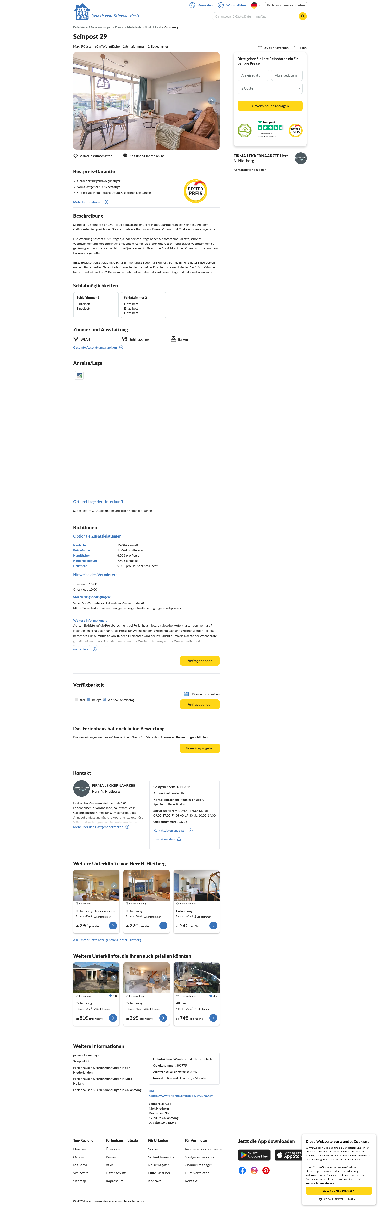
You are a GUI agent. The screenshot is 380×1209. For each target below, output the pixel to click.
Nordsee (79, 1149)
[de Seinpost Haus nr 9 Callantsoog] (96, 977)
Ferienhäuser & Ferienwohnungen (92, 27)
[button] (339, 1199)
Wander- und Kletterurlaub (192, 1059)
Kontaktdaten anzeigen (250, 169)
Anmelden (205, 5)
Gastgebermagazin (199, 1157)
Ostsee (78, 1157)
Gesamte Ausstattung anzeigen (95, 347)
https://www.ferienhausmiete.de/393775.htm (181, 1095)
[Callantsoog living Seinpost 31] (146, 977)
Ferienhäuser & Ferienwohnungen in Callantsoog (107, 1090)
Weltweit (80, 1173)
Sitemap (79, 1181)
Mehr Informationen (87, 202)
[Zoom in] (215, 374)
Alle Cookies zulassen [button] (339, 1190)
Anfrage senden (200, 661)
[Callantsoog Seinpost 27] (146, 885)
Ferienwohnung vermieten (286, 5)
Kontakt (154, 1181)
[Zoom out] (215, 380)
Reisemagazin (159, 1165)
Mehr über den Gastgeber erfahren (98, 827)
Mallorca (80, 1165)
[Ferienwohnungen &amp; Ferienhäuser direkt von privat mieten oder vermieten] (106, 15)
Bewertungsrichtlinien (192, 737)
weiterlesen (81, 649)
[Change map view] (79, 375)
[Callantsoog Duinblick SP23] (96, 885)
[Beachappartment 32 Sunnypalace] (197, 977)
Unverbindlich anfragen (270, 106)
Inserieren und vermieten (204, 1149)
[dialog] (339, 1169)
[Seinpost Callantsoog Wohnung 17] (197, 885)
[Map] (146, 428)
